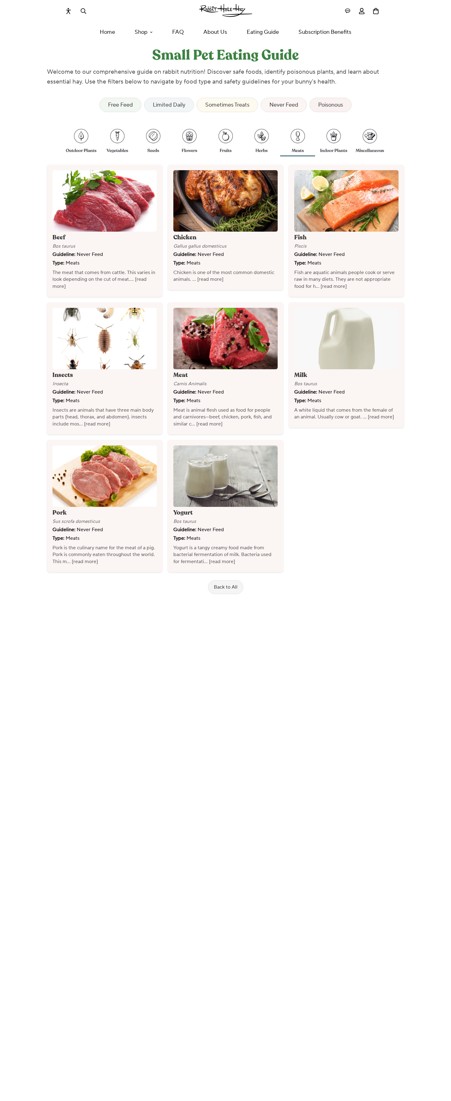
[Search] (83, 11)
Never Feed (283, 104)
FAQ (178, 32)
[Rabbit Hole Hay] (225, 11)
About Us (215, 32)
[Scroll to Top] (439, 1067)
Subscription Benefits (325, 32)
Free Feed (120, 104)
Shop (141, 32)
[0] (376, 11)
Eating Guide (263, 32)
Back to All (225, 587)
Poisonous (330, 104)
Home (107, 32)
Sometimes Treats (227, 104)
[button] (81, 138)
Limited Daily (169, 104)
